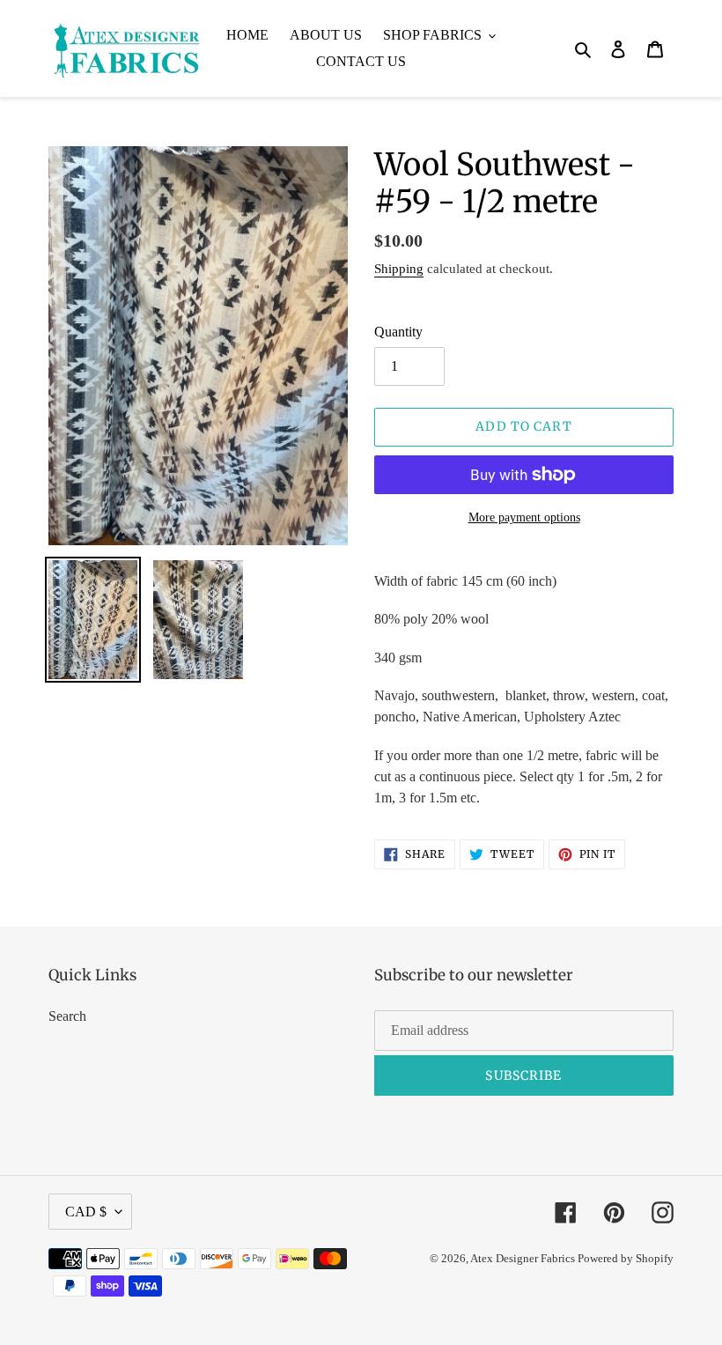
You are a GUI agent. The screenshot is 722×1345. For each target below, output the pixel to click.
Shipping (399, 269)
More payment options (524, 517)
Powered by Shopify (626, 1258)
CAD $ (86, 1211)
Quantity (398, 331)
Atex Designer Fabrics (524, 1258)
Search (67, 1016)
